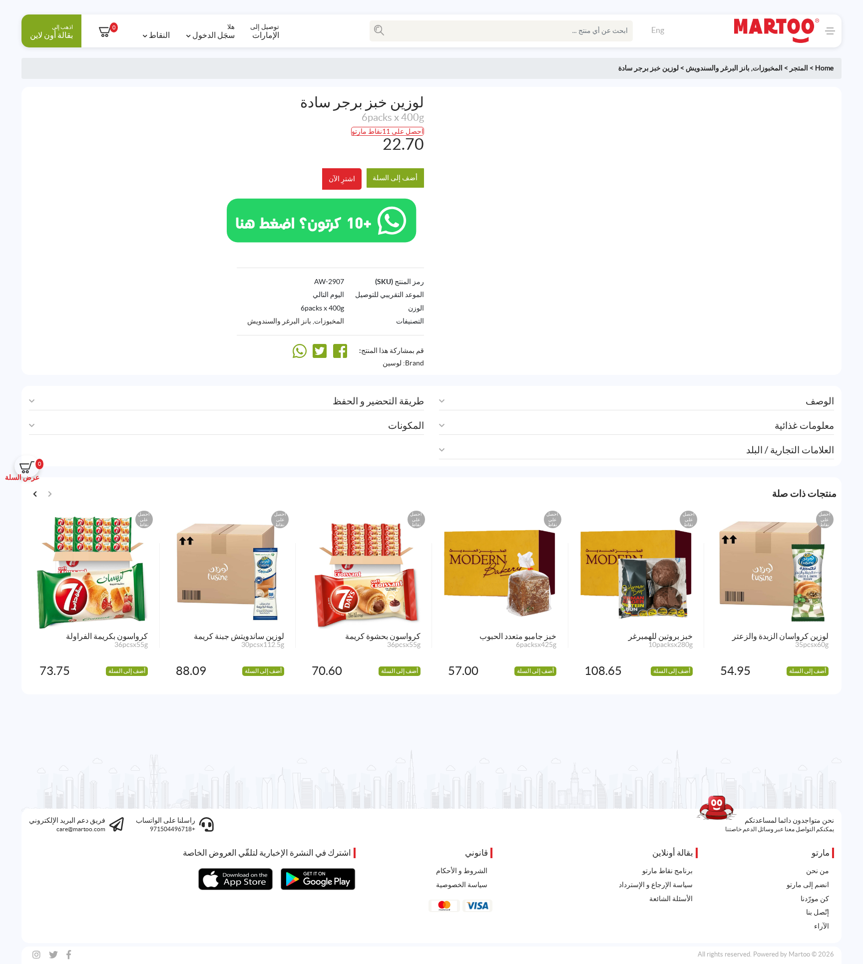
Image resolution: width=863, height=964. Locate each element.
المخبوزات (768, 68)
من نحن (817, 871)
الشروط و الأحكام (461, 871)
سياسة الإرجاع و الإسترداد (656, 885)
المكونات (406, 425)
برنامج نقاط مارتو (667, 871)
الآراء (821, 926)
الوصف (820, 401)
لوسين (392, 363)
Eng (657, 29)
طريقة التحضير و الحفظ (378, 401)
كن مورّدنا (815, 899)
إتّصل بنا (817, 912)
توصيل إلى (264, 31)
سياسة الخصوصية (461, 885)
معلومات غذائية (804, 425)
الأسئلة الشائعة (671, 899)
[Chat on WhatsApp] (321, 219)
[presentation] (35, 493)
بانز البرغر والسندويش (718, 68)
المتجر (799, 68)
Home (824, 68)
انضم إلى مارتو (808, 885)
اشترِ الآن (342, 179)
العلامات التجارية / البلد (790, 450)
